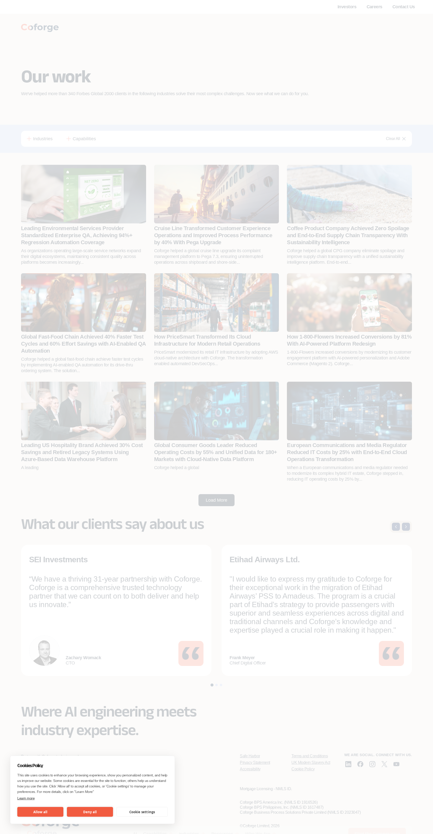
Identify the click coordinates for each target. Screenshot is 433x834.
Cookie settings (142, 812)
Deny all (90, 812)
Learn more (26, 798)
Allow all (40, 812)
